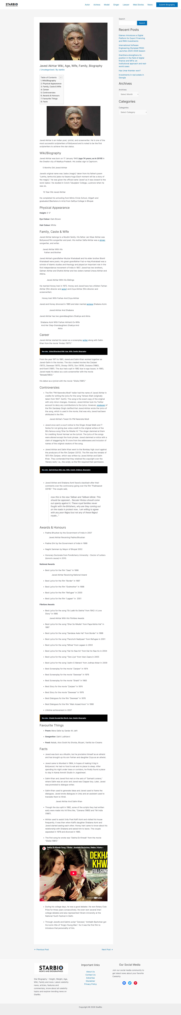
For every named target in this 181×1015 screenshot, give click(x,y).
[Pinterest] (135, 983)
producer (101, 405)
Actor (87, 5)
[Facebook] (124, 983)
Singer (116, 5)
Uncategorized (47, 70)
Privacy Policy (90, 984)
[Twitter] (130, 983)
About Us (90, 972)
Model (107, 5)
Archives (123, 90)
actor (64, 289)
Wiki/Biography (49, 80)
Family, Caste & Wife (52, 86)
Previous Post (41, 949)
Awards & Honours (51, 95)
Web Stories (138, 5)
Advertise (90, 978)
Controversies (49, 92)
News (150, 5)
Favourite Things (50, 98)
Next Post (107, 949)
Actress (97, 5)
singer (102, 240)
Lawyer (126, 5)
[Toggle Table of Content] (60, 77)
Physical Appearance (52, 83)
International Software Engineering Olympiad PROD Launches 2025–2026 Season (132, 48)
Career (46, 89)
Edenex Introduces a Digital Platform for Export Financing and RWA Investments (132, 38)
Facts (45, 101)
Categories (123, 108)
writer (85, 340)
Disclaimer (90, 981)
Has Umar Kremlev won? (130, 71)
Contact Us (90, 975)
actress (90, 304)
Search (122, 19)
